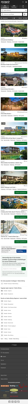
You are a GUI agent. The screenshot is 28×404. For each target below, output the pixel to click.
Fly (23, 7)
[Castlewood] (5, 396)
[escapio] (5, 2)
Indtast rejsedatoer (21, 45)
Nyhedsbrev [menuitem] (3, 364)
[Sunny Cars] (14, 391)
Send (23, 269)
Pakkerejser (14, 7)
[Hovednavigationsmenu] (26, 2)
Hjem (2, 338)
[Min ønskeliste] (23, 2)
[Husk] (25, 25)
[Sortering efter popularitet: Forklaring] (14, 18)
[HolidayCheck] (5, 391)
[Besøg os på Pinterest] (15, 402)
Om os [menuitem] (2, 360)
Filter (26, 18)
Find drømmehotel (5, 349)
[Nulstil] (25, 10)
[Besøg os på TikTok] (18, 402)
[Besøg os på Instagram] (12, 402)
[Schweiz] (23, 390)
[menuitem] (14, 353)
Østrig (6, 338)
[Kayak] (5, 386)
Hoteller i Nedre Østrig (14, 338)
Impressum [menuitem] (3, 367)
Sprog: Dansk (4, 375)
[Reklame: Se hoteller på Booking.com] (21, 251)
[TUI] (23, 386)
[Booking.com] (14, 386)
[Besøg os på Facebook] (9, 402)
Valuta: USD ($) (4, 379)
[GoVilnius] (14, 396)
